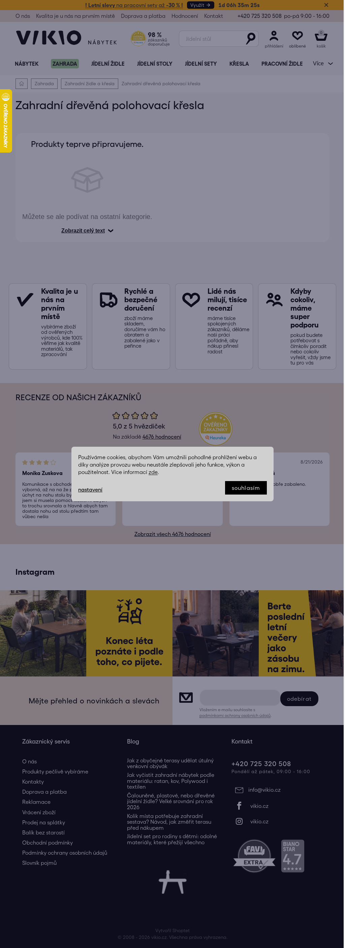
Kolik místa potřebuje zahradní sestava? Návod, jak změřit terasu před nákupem (169, 822)
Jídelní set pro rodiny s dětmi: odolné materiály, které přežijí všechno (172, 839)
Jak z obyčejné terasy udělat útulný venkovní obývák (170, 763)
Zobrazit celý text (83, 230)
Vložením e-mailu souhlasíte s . (235, 712)
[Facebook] (277, 806)
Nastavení (90, 489)
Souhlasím (246, 488)
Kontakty (33, 782)
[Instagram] (277, 821)
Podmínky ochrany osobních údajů (64, 853)
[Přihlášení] (273, 39)
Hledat (251, 39)
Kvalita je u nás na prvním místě (75, 16)
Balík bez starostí (43, 832)
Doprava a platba (143, 16)
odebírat (299, 699)
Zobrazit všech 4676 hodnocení (172, 534)
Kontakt (213, 16)
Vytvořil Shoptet (172, 930)
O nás (22, 16)
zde (153, 472)
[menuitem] (26, 63)
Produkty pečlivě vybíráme (55, 771)
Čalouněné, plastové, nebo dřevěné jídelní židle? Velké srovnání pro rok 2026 (171, 801)
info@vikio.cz (264, 790)
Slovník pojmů (39, 863)
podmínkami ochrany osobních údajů (235, 715)
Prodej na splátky (43, 822)
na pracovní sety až (134, 5)
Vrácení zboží (39, 812)
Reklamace (36, 802)
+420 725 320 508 (260, 16)
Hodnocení (184, 16)
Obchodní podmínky (47, 843)
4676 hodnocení (162, 437)
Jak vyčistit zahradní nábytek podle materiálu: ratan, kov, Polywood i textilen (170, 781)
